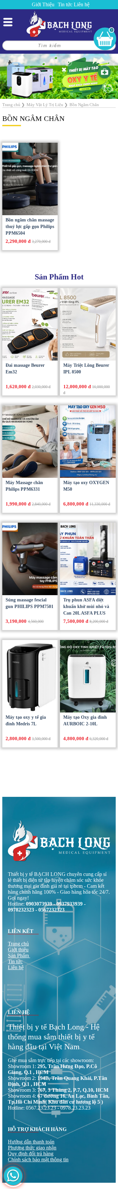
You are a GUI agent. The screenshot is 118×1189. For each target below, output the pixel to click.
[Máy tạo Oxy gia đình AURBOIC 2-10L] (87, 676)
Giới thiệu (18, 949)
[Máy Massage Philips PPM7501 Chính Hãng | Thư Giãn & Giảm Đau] (30, 559)
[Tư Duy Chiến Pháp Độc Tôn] (59, 75)
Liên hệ (81, 4)
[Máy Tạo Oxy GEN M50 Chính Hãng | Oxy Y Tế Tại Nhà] (87, 441)
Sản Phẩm (18, 955)
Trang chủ (18, 943)
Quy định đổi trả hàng (30, 1153)
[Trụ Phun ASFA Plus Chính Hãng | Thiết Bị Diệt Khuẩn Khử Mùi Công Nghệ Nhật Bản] (87, 559)
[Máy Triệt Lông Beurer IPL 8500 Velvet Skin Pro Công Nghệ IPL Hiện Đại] (87, 324)
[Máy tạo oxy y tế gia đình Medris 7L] (30, 676)
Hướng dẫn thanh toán (31, 1142)
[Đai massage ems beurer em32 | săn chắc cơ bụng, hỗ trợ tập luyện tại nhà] (30, 324)
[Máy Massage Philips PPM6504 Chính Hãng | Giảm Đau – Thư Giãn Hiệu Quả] (30, 179)
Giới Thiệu (43, 4)
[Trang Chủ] (59, 23)
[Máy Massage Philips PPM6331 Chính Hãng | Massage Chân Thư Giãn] (30, 441)
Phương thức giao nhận (32, 1147)
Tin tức (65, 4)
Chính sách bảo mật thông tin (38, 1159)
